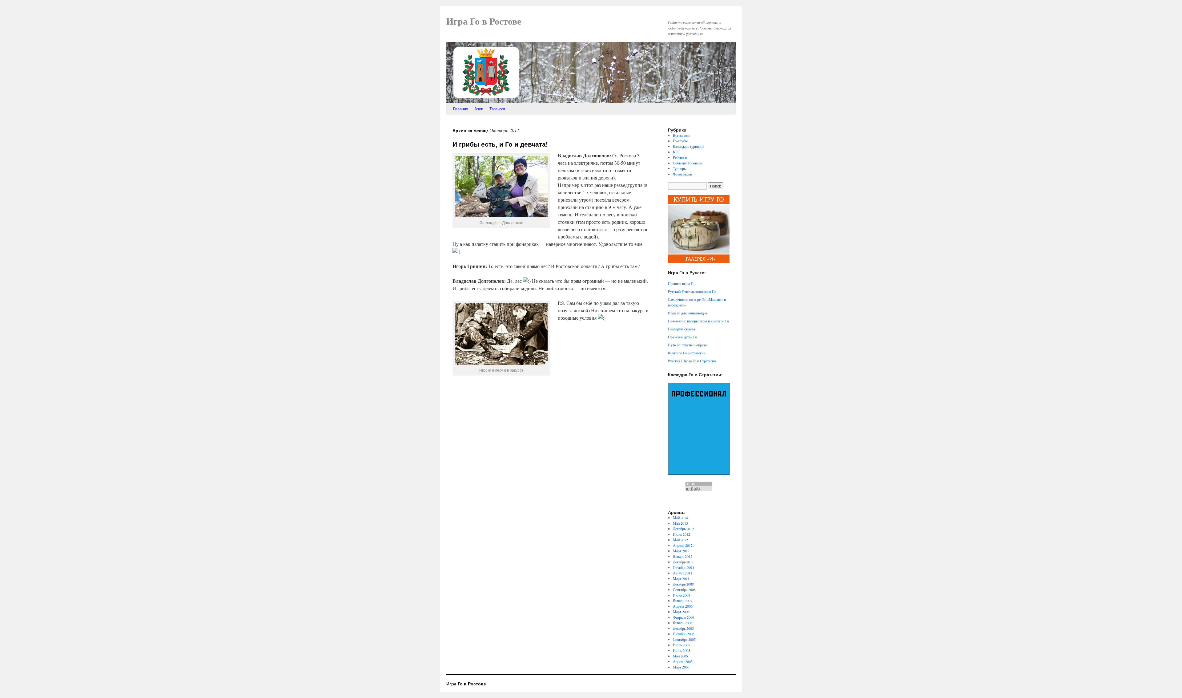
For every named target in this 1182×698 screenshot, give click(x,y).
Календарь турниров (688, 146)
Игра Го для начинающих (687, 312)
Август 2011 (682, 572)
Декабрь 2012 (683, 528)
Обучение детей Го (682, 336)
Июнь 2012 (681, 534)
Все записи (681, 135)
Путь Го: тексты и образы (687, 344)
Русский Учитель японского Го (692, 291)
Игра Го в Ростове (483, 21)
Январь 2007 (682, 600)
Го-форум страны (681, 328)
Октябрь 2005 (683, 633)
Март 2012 (681, 550)
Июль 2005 (681, 644)
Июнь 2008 (681, 595)
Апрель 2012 (683, 545)
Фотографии (682, 174)
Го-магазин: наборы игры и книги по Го (698, 320)
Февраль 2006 (683, 617)
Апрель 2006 (683, 606)
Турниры (679, 168)
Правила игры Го (681, 283)
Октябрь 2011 (683, 567)
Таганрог (497, 109)
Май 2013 (680, 523)
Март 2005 (681, 666)
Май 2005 (680, 655)
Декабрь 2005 (683, 628)
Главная (460, 109)
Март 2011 (681, 578)
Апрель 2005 (683, 661)
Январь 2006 (682, 622)
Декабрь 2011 (683, 561)
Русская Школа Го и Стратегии (692, 360)
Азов (478, 109)
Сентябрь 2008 (684, 589)
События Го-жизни (687, 162)
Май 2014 (680, 517)
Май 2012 (680, 539)
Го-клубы (680, 140)
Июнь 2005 (681, 650)
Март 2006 (681, 611)
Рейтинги (680, 157)
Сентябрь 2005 (684, 639)
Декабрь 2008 (683, 584)
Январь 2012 (682, 556)
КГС (676, 151)
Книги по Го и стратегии (686, 352)
